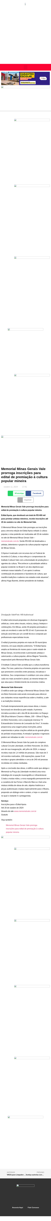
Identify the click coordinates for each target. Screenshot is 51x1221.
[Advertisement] (25, 37)
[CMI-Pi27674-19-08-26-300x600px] (32, 258)
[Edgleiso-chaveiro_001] (32, 120)
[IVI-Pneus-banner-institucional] (32, 375)
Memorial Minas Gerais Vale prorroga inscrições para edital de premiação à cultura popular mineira (25, 828)
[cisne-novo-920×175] (25, 838)
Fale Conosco (33, 1207)
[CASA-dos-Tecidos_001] (25, 330)
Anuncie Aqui (17, 1207)
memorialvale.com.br (10, 541)
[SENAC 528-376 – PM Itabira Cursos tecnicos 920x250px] (25, 87)
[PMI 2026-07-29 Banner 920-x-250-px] (25, 84)
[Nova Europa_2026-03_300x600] (32, 186)
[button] (25, 67)
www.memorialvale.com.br (25, 811)
